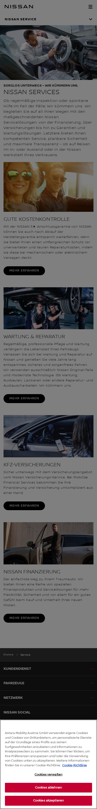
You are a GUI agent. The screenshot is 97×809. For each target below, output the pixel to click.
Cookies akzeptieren (48, 800)
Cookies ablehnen (48, 787)
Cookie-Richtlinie (74, 765)
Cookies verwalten (48, 774)
